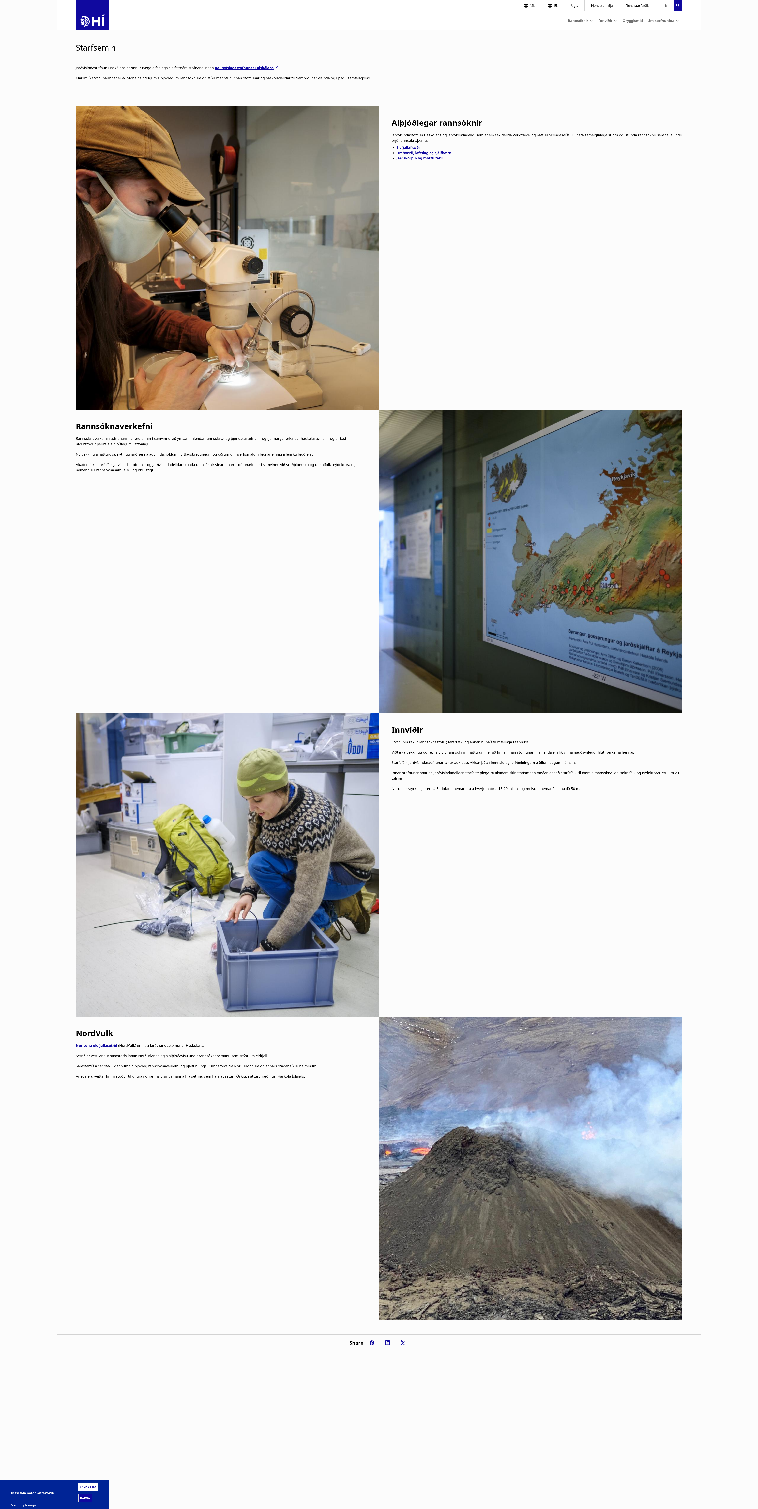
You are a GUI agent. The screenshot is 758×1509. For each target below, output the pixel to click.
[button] (678, 6)
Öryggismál (633, 20)
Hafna (85, 1498)
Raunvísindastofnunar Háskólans (244, 67)
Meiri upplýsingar (24, 1505)
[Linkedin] (387, 1342)
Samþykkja (88, 1487)
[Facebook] (372, 1342)
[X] (403, 1342)
